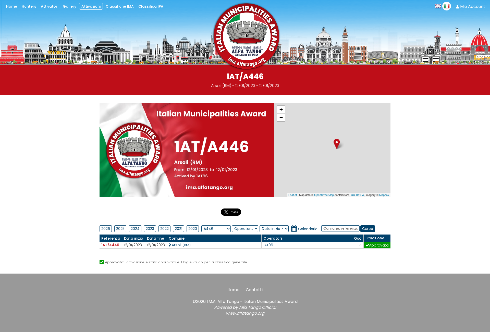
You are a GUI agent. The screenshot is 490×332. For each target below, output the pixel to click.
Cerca (367, 228)
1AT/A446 (110, 245)
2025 (120, 228)
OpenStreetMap (324, 195)
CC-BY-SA (357, 195)
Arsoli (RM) (181, 245)
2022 (164, 228)
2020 (192, 228)
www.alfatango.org (245, 313)
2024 (135, 228)
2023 (150, 228)
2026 (105, 228)
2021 (178, 228)
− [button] (281, 117)
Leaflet (292, 195)
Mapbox (384, 195)
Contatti (254, 290)
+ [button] (281, 109)
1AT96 (268, 245)
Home (233, 290)
